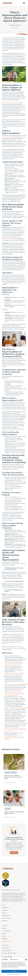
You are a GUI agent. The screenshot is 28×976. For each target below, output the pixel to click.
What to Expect (6, 915)
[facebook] (3, 956)
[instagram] (5, 956)
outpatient (18, 634)
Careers (4, 936)
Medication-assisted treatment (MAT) (11, 102)
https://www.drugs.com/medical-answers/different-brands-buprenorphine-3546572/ (15, 737)
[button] (26, 959)
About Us (4, 912)
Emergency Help (6, 941)
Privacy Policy (17, 974)
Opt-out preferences (11, 974)
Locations (4, 925)
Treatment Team (6, 918)
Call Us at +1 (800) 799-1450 (9, 953)
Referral (4, 933)
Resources (4, 920)
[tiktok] (8, 956)
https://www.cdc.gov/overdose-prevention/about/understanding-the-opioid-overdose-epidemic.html (14, 664)
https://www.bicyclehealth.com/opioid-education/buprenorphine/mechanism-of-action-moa (15, 730)
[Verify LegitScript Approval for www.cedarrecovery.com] (14, 883)
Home (3, 905)
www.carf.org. (5, 893)
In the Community (6, 931)
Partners (4, 928)
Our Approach (5, 907)
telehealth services (6, 635)
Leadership (4, 910)
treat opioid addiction (7, 137)
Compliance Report (7, 950)
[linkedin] (11, 956)
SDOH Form (5, 938)
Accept (14, 971)
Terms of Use (5, 945)
